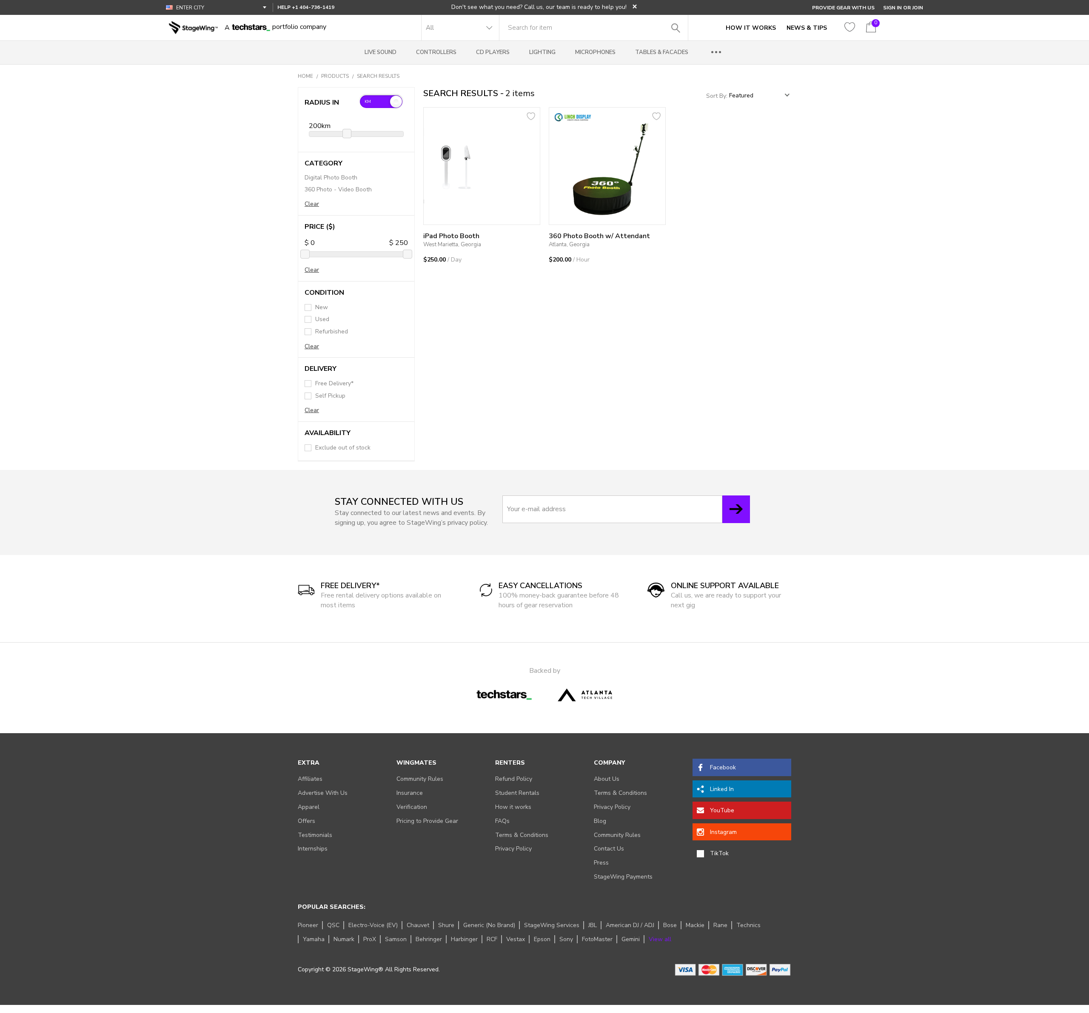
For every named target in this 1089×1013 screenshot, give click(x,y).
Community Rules (419, 779)
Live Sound (380, 52)
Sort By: (717, 95)
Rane (720, 925)
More (716, 52)
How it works (513, 807)
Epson (542, 939)
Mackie (695, 925)
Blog (600, 821)
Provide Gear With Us (843, 7)
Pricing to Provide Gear (427, 821)
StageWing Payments (623, 877)
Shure (446, 925)
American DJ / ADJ (630, 925)
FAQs (502, 821)
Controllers (436, 52)
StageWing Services (551, 925)
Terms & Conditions (521, 835)
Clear (312, 204)
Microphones (595, 52)
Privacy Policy (513, 849)
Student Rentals (517, 793)
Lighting (542, 52)
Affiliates (310, 779)
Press (601, 863)
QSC (333, 925)
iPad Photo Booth (451, 236)
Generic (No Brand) (489, 925)
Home (305, 76)
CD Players (493, 52)
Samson (396, 939)
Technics (748, 925)
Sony (566, 939)
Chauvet (418, 925)
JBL (592, 925)
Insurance (409, 793)
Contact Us (609, 849)
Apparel (308, 807)
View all (660, 939)
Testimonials (315, 835)
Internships (313, 849)
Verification (411, 807)
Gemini (630, 939)
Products (335, 76)
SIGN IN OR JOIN (903, 7)
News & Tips (807, 28)
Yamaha (314, 939)
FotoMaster (597, 939)
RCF (492, 939)
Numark (344, 939)
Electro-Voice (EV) (373, 925)
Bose (670, 925)
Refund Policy (513, 779)
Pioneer (308, 925)
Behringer (429, 939)
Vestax (515, 939)
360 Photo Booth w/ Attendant (599, 236)
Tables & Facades (661, 52)
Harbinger (464, 939)
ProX (369, 939)
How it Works (751, 28)
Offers (306, 821)
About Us (606, 779)
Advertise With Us (323, 793)
